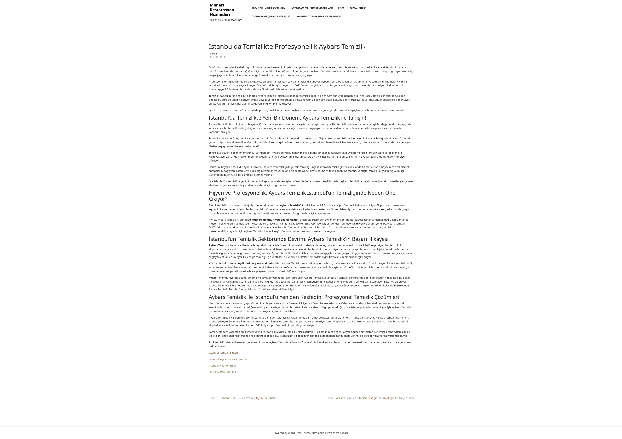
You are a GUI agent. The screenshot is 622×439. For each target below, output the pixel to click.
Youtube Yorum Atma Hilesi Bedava (319, 16)
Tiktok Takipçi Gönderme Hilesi (271, 16)
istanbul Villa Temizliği (222, 365)
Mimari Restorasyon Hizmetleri (222, 10)
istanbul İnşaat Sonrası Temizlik (228, 359)
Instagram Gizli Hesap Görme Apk (312, 8)
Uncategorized (228, 371)
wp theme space (338, 433)
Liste (341, 8)
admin (213, 53)
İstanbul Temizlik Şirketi (223, 352)
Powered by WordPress (287, 433)
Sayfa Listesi (358, 8)
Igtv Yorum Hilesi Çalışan (268, 8)
